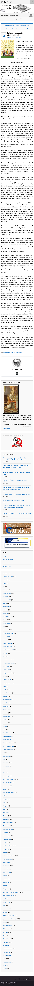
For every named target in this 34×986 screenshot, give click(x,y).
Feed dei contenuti (8, 559)
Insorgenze (6, 766)
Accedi (4, 556)
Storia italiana (6, 938)
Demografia (6, 666)
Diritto (4, 676)
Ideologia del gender (8, 746)
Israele (19, 37)
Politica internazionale (9, 855)
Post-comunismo (7, 862)
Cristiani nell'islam (7, 646)
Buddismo (5, 610)
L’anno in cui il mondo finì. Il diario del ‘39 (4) (17, 25)
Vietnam (5, 965)
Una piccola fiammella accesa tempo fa (16, 29)
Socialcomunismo (7, 925)
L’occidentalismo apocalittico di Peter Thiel (16, 494)
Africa (4, 583)
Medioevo (5, 816)
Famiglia (5, 719)
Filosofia (5, 726)
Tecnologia (6, 945)
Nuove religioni (7, 836)
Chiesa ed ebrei (7, 623)
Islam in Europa (7, 782)
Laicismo (5, 799)
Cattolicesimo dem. (8, 616)
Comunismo (6, 630)
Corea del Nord (7, 636)
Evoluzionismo (6, 716)
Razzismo (5, 875)
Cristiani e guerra (7, 643)
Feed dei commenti (8, 563)
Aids (4, 586)
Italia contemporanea (8, 792)
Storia (4, 935)
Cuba (4, 656)
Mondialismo (6, 819)
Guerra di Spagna (7, 739)
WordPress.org (7, 566)
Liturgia (5, 806)
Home (2, 19)
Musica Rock (6, 826)
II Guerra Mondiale (8, 749)
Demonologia (6, 669)
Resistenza (6, 882)
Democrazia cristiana (8, 663)
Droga (4, 686)
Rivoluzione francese (8, 895)
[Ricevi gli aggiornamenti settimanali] (11, 1)
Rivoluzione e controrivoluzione (11, 892)
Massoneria (6, 812)
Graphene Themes (16, 984)
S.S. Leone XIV (7, 902)
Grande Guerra (7, 736)
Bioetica (5, 603)
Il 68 (4, 752)
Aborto (5, 580)
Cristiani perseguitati (8, 649)
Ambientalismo (7, 593)
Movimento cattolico (8, 822)
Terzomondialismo (7, 948)
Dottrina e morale (7, 679)
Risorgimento (6, 889)
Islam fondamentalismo (9, 779)
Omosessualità (7, 839)
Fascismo (5, 723)
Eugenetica (6, 706)
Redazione (10, 37)
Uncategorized (7, 955)
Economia (5, 696)
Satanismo (5, 909)
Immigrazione (6, 756)
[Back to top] (30, 982)
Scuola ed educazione (8, 915)
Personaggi (6, 849)
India (4, 759)
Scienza (5, 912)
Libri (4, 802)
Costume (5, 639)
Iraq (4, 769)
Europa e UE (6, 709)
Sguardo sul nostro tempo (10, 919)
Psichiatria (5, 869)
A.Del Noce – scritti (8, 576)
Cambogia (5, 613)
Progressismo (6, 865)
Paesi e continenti (7, 845)
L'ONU (4, 796)
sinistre (5, 922)
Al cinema (5, 590)
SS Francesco (6, 929)
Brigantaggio (6, 606)
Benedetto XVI (7, 600)
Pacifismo (5, 842)
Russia (4, 899)
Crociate (5, 653)
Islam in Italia (6, 786)
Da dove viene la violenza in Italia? (13, 500)
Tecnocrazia (6, 942)
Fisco (4, 729)
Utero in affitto (7, 962)
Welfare (5, 968)
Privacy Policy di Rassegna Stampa (23, 979)
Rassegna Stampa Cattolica (9, 15)
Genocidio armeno (8, 733)
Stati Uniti (5, 932)
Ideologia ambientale (8, 742)
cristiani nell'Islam (8, 352)
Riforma (5, 885)
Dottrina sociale (7, 683)
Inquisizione (6, 762)
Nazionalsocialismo (8, 829)
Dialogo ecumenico (8, 673)
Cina (4, 626)
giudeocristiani (18, 352)
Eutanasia (5, 713)
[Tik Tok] (5, 1)
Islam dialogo (6, 776)
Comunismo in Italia (8, 633)
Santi (4, 905)
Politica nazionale (7, 859)
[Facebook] (8, 1)
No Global (5, 832)
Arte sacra (5, 596)
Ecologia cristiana (7, 693)
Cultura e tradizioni (8, 659)
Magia (4, 809)
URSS (4, 958)
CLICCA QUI (6, 428)
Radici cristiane (7, 872)
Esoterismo (6, 703)
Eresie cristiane (7, 699)
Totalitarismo (6, 952)
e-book (4, 689)
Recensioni (6, 879)
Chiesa (16, 37)
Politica (5, 852)
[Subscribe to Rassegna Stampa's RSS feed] (2, 1)
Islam (4, 772)
